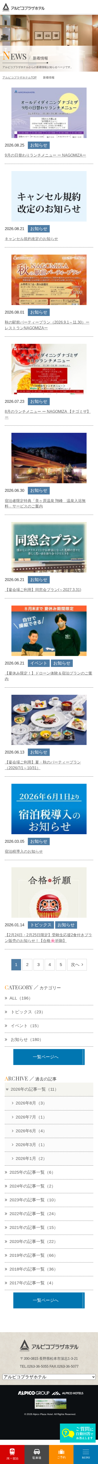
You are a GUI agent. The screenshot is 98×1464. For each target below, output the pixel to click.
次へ (75, 964)
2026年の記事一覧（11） (35, 1089)
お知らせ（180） (27, 1039)
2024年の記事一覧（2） (33, 1186)
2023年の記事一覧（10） (34, 1200)
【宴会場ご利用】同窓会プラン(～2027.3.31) (43, 590)
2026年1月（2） (31, 1158)
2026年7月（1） (31, 1117)
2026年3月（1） (31, 1144)
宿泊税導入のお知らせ (24, 851)
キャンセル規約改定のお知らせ (31, 239)
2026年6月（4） (31, 1131)
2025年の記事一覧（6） (33, 1172)
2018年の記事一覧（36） (34, 1269)
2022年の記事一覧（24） (34, 1213)
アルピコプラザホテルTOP (19, 77)
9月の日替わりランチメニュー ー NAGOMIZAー (45, 155)
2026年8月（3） (31, 1103)
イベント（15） (25, 1025)
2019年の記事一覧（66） (34, 1255)
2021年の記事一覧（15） (34, 1227)
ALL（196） (21, 998)
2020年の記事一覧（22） (34, 1241)
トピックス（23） (27, 1012)
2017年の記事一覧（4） (33, 1283)
